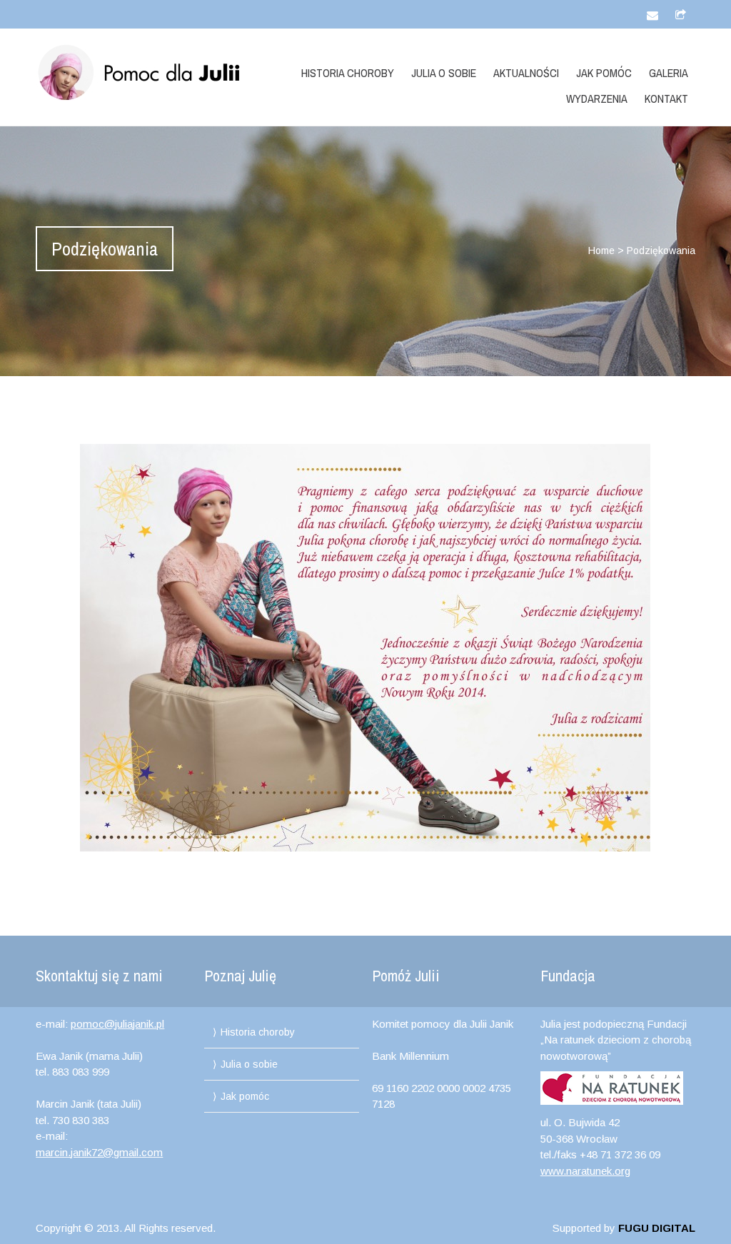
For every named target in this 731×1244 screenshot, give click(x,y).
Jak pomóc (604, 73)
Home (601, 250)
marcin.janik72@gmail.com (99, 1152)
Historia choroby (347, 73)
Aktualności (526, 73)
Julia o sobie (443, 73)
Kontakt (666, 98)
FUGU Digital (656, 1228)
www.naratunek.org (585, 1171)
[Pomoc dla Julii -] (134, 72)
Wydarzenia (596, 98)
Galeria (668, 73)
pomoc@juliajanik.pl (117, 1024)
